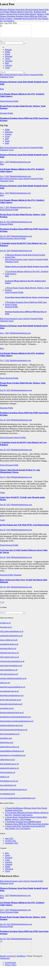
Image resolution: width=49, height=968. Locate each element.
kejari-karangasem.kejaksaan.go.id (13, 730)
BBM (7, 130)
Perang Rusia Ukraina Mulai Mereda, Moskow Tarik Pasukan (27, 297)
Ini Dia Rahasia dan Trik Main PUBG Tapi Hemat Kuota (24, 525)
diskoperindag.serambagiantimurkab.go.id (16, 721)
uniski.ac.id (4, 777)
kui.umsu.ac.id (6, 627)
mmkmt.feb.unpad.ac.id (9, 768)
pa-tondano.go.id (6, 708)
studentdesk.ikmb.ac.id (9, 644)
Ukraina (8, 134)
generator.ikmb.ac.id (8, 648)
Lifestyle (8, 65)
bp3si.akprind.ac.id (7, 772)
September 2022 (11, 843)
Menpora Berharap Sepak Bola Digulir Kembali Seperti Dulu (26, 266)
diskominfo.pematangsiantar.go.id (13, 789)
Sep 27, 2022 (5, 477)
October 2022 (10, 841)
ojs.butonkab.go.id (7, 794)
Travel (7, 59)
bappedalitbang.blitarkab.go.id (12, 751)
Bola (7, 63)
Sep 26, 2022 (5, 505)
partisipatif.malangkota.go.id (11, 636)
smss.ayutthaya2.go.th (8, 640)
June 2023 (9, 838)
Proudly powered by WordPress (13, 956)
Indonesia (9, 132)
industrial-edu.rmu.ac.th (9, 653)
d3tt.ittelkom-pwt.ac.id (9, 781)
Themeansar (5, 958)
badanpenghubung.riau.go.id (11, 725)
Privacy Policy (11, 965)
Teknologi (4, 77)
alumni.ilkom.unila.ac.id (9, 747)
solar (7, 139)
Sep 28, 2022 (5, 222)
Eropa (7, 136)
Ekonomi (8, 56)
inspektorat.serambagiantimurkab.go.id (15, 717)
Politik (7, 52)
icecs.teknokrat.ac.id (8, 785)
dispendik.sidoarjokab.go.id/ (11, 704)
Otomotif (8, 61)
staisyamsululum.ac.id (8, 670)
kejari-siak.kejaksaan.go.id (10, 700)
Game (7, 68)
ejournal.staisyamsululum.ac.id (12, 661)
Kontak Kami (10, 962)
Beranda (8, 50)
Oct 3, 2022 (4, 176)
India (7, 143)
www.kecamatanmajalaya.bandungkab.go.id (17, 798)
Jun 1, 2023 (4, 162)
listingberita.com (6, 742)
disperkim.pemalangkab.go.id (11, 695)
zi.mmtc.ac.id (5, 623)
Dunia (7, 54)
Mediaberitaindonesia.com (20, 162)
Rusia (7, 141)
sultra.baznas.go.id (7, 759)
